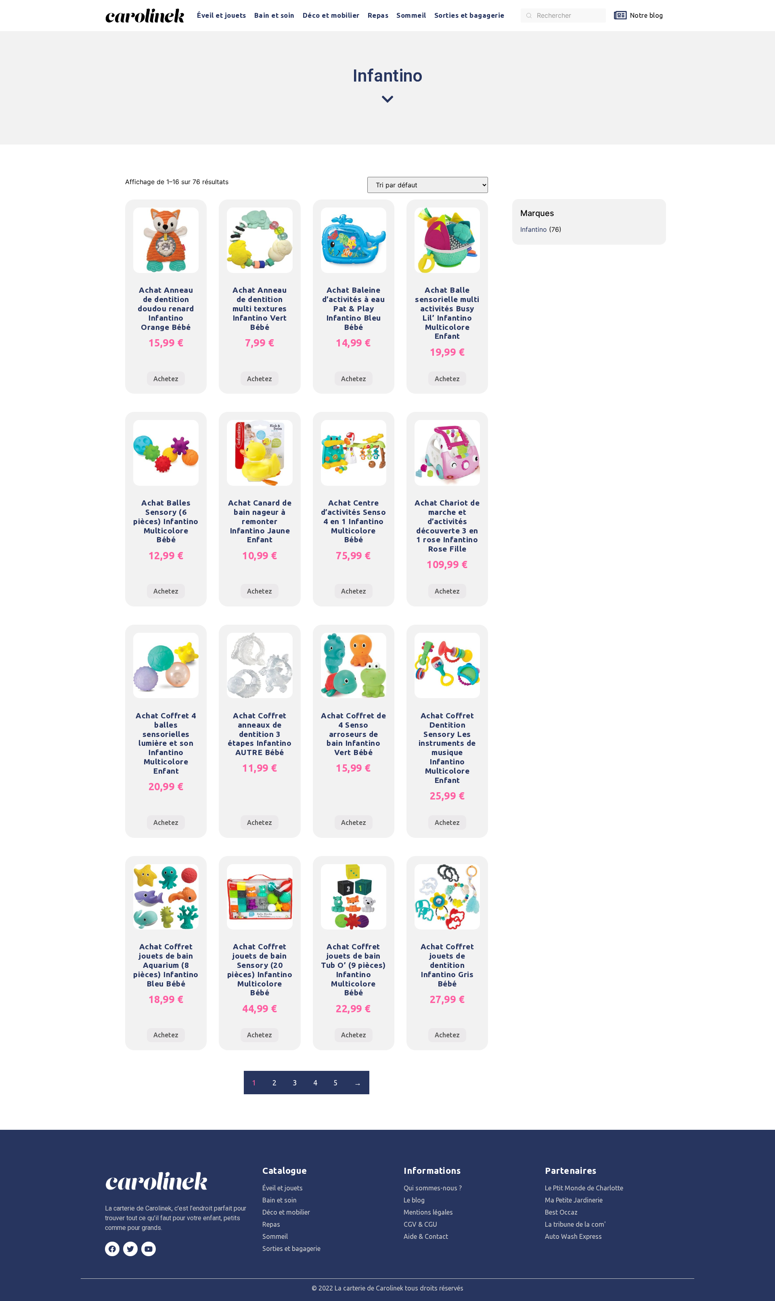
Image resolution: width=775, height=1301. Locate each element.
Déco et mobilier (331, 15)
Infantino (533, 229)
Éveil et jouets (221, 15)
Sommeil (411, 15)
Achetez (165, 378)
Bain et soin (274, 15)
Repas (378, 15)
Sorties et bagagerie (469, 15)
